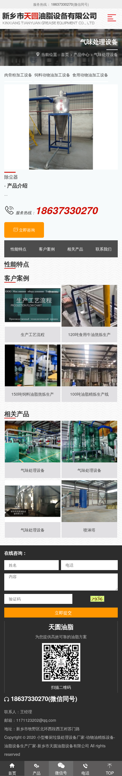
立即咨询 (27, 230)
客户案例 (47, 249)
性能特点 (18, 249)
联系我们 (104, 249)
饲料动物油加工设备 (52, 75)
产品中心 (81, 54)
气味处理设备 (106, 54)
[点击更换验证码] (97, 599)
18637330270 (62, 4)
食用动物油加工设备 (90, 75)
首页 (65, 54)
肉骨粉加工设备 (18, 75)
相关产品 (75, 249)
